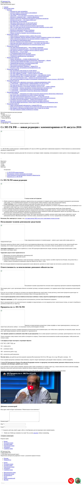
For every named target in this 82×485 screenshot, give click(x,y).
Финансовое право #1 (13, 34)
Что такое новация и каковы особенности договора (24, 109)
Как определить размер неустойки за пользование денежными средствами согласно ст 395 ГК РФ (37, 79)
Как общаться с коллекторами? (18, 21)
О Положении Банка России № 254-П (20, 53)
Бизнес (6, 441)
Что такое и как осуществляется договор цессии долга (25, 72)
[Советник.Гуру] (5, 1)
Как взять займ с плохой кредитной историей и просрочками (27, 25)
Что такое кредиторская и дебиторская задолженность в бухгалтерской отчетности (32, 98)
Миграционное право (10, 472)
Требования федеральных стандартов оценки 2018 (24, 63)
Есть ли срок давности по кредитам (20, 28)
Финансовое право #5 (13, 80)
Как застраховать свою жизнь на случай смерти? (23, 70)
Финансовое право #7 (13, 103)
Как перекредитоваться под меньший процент (23, 54)
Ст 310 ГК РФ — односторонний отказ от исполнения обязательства (29, 89)
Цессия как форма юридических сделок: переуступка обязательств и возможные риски (34, 102)
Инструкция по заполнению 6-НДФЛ (20, 64)
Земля (5, 477)
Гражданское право (9, 445)
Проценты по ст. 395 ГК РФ (14, 176)
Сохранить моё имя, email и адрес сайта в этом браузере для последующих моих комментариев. (29, 430)
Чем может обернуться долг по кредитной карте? (23, 23)
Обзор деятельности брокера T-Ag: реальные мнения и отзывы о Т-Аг (29, 38)
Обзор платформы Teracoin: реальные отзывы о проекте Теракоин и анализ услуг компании (35, 37)
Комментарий (5, 421)
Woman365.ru (7, 460)
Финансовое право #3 (13, 57)
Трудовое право (8, 444)
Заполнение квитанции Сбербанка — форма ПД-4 (24, 66)
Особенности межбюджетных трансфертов (22, 56)
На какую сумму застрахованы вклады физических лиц (25, 67)
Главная (6, 7)
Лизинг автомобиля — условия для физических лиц (24, 59)
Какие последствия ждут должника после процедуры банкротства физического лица (33, 106)
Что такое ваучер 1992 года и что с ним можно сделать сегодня (27, 85)
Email (3, 427)
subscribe (35, 433)
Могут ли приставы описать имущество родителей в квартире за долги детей (31, 27)
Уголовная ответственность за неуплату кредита (23, 24)
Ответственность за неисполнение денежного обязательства (23, 175)
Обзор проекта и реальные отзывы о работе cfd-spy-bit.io (25, 36)
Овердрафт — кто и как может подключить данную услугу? (26, 15)
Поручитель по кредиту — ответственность (22, 31)
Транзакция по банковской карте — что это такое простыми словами (29, 49)
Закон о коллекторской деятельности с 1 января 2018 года (26, 105)
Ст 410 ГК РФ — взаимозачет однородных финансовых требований (28, 90)
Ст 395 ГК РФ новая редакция (15, 172)
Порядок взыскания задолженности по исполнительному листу (27, 44)
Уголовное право (8, 442)
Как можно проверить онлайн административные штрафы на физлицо (29, 101)
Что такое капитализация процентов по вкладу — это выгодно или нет (29, 96)
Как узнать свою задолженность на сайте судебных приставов (27, 95)
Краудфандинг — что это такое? (19, 51)
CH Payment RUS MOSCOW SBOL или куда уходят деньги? (26, 62)
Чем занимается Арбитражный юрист (20, 40)
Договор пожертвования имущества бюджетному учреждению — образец (30, 60)
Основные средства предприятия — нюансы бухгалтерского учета (28, 99)
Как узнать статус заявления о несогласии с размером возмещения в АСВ (30, 82)
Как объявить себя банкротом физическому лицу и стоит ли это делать (29, 108)
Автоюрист (7, 447)
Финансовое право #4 (13, 69)
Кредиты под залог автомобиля (18, 11)
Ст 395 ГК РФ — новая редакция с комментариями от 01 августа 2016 (29, 83)
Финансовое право (9, 8)
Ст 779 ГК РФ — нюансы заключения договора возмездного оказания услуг (31, 88)
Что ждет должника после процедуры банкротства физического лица (29, 41)
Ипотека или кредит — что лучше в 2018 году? (23, 20)
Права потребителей (9, 478)
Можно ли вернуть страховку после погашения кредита (25, 33)
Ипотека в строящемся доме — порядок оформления (24, 17)
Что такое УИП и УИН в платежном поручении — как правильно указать (30, 75)
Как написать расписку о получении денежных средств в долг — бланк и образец (32, 86)
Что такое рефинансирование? (18, 14)
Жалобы (6, 479)
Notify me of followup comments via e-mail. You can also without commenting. (26, 433)
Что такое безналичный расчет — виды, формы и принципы (26, 47)
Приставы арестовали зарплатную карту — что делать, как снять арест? (29, 43)
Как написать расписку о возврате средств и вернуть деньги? (27, 50)
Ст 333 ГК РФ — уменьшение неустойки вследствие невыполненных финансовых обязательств (36, 93)
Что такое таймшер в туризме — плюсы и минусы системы (26, 73)
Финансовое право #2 (13, 46)
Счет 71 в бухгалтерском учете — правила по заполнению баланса (28, 77)
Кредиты (9, 10)
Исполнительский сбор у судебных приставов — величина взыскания (29, 76)
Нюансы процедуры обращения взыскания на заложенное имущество (29, 18)
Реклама (6, 458)
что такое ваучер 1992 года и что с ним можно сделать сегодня (42, 218)
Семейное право (8, 448)
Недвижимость (8, 475)
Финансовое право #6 (13, 92)
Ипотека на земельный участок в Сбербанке (22, 30)
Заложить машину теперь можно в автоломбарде (23, 12)
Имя (2, 424)
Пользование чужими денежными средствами (19, 173)
